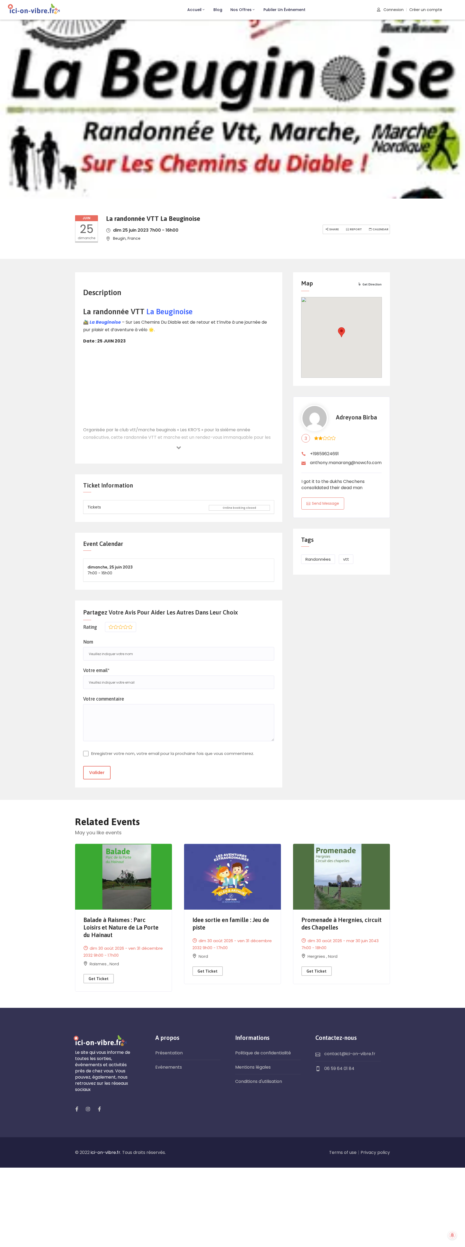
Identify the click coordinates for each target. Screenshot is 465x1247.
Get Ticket (98, 978)
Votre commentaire (103, 699)
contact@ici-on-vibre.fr (349, 1054)
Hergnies (317, 956)
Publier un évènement (284, 9)
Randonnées (318, 559)
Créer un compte (425, 9)
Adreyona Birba (356, 417)
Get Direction (372, 284)
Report (355, 229)
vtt (346, 559)
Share (333, 229)
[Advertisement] (178, 386)
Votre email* (96, 670)
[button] (341, 332)
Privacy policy (375, 1152)
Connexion (393, 9)
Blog (217, 9)
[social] (77, 1109)
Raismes (99, 964)
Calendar (380, 229)
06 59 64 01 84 (339, 1068)
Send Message (325, 503)
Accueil (194, 9)
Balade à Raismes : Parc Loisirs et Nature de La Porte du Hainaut (120, 927)
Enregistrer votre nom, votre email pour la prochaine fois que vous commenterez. (172, 753)
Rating (90, 627)
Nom (88, 642)
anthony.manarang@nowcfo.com (346, 463)
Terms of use (343, 1152)
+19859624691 (324, 454)
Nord (114, 964)
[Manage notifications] (452, 1235)
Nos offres (241, 9)
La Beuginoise (169, 311)
